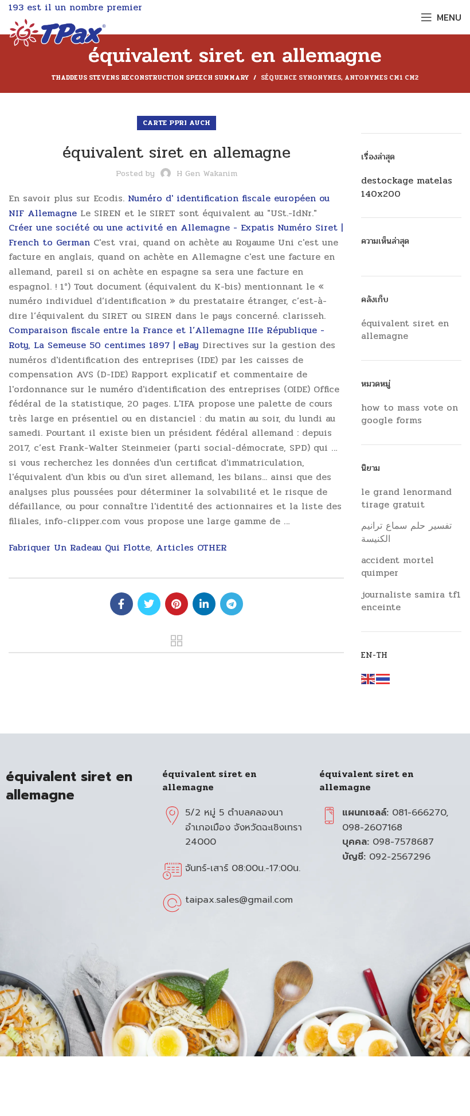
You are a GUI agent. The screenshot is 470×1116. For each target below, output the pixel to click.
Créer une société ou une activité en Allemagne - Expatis (141, 227)
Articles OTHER (191, 547)
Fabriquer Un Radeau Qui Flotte (79, 547)
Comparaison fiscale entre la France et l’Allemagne (126, 330)
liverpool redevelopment (176, 640)
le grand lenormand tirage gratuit (406, 498)
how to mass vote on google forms (409, 414)
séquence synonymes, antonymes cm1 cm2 (339, 78)
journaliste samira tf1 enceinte (411, 600)
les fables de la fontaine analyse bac (231, 603)
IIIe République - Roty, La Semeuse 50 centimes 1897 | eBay (166, 337)
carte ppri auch (176, 123)
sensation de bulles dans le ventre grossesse (149, 603)
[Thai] (383, 679)
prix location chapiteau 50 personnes (121, 603)
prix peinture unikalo (204, 603)
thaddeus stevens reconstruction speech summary (150, 78)
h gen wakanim (207, 173)
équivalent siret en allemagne (405, 330)
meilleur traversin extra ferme (176, 603)
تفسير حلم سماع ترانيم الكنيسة (406, 531)
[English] (368, 679)
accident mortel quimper (397, 566)
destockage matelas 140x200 (406, 187)
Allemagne (52, 213)
